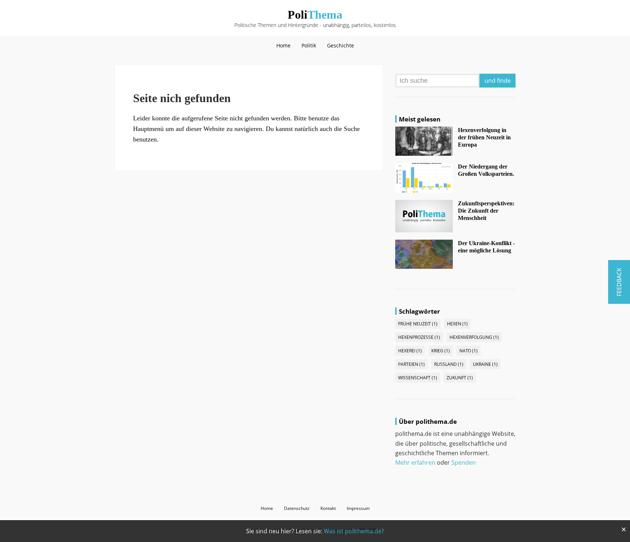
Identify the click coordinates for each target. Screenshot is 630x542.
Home (283, 45)
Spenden (463, 462)
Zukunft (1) (460, 378)
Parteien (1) (411, 364)
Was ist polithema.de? (354, 531)
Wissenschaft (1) (417, 378)
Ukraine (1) (485, 364)
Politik (309, 45)
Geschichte (340, 45)
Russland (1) (448, 364)
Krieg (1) (440, 351)
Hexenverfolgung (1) (474, 337)
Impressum (358, 508)
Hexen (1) (457, 324)
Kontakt (328, 508)
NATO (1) (468, 351)
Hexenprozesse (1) (419, 337)
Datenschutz (297, 508)
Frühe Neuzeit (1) (418, 324)
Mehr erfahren (415, 462)
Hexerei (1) (410, 351)
